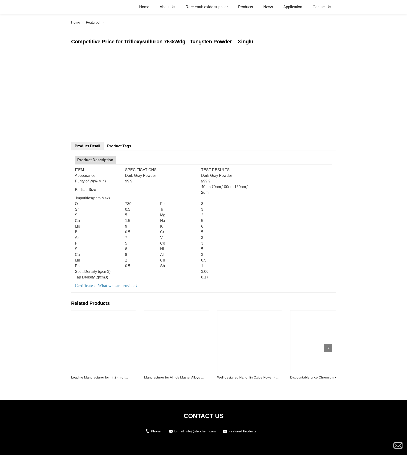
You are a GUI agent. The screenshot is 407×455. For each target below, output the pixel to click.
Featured (93, 22)
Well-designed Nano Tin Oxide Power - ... (248, 377)
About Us (167, 7)
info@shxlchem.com (201, 431)
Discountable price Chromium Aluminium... (321, 377)
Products (245, 7)
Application (292, 7)
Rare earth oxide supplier (207, 7)
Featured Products (242, 431)
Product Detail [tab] (87, 146)
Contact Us (322, 7)
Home (144, 7)
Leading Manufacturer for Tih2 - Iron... (99, 377)
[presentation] (328, 348)
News (268, 7)
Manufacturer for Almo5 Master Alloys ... (174, 377)
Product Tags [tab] (119, 146)
